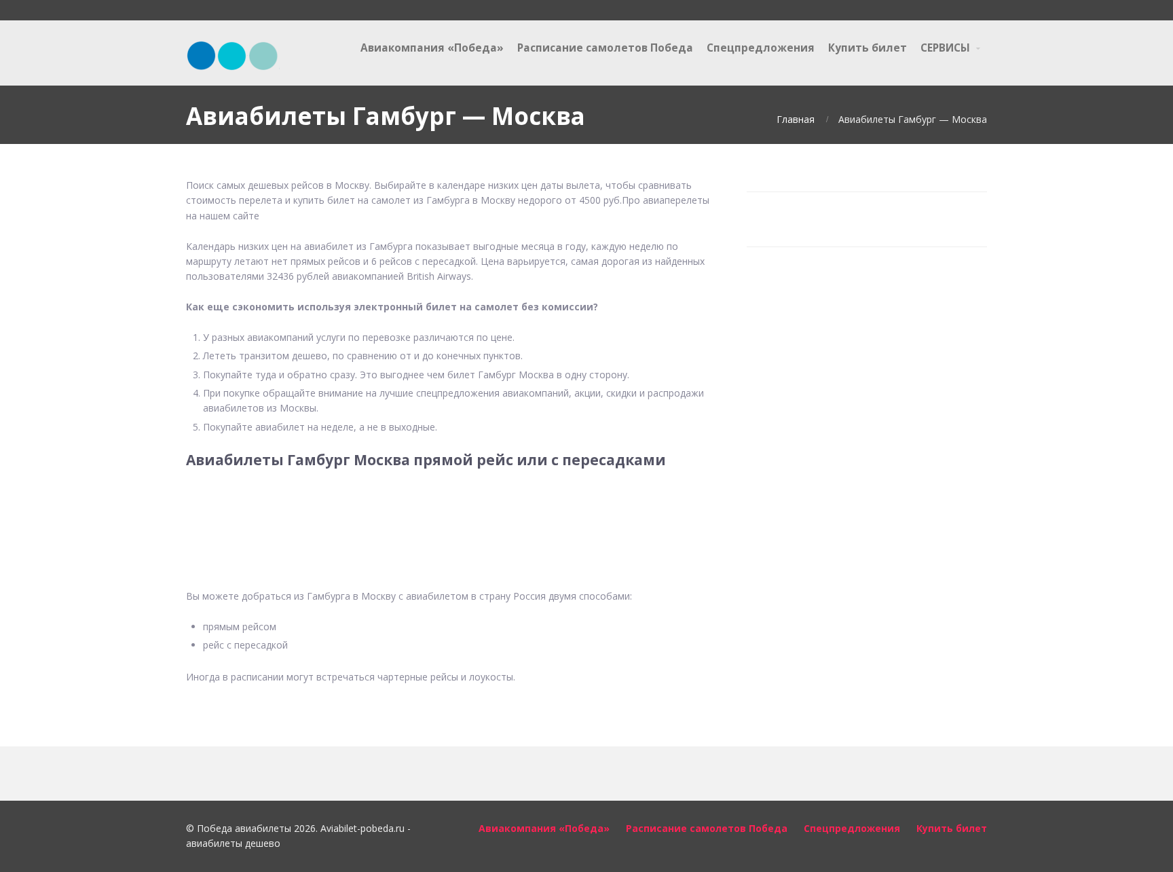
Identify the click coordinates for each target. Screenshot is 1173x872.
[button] (450, 520)
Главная (796, 119)
